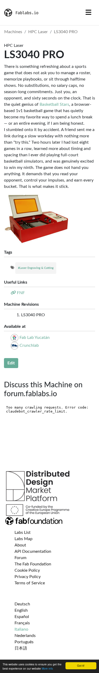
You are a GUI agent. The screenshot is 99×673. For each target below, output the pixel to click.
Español (22, 617)
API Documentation (33, 551)
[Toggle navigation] (88, 13)
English (21, 610)
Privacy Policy (28, 577)
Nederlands (25, 636)
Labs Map (23, 539)
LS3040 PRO (66, 32)
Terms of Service (30, 583)
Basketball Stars (54, 104)
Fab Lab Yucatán (35, 337)
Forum (20, 558)
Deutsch (22, 604)
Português (24, 642)
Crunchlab (29, 345)
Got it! (80, 665)
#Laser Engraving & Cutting (36, 268)
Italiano (21, 629)
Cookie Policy (27, 570)
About (20, 545)
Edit (11, 363)
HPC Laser (38, 32)
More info (47, 668)
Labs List (23, 532)
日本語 (21, 648)
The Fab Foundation (33, 564)
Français (22, 623)
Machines (13, 32)
